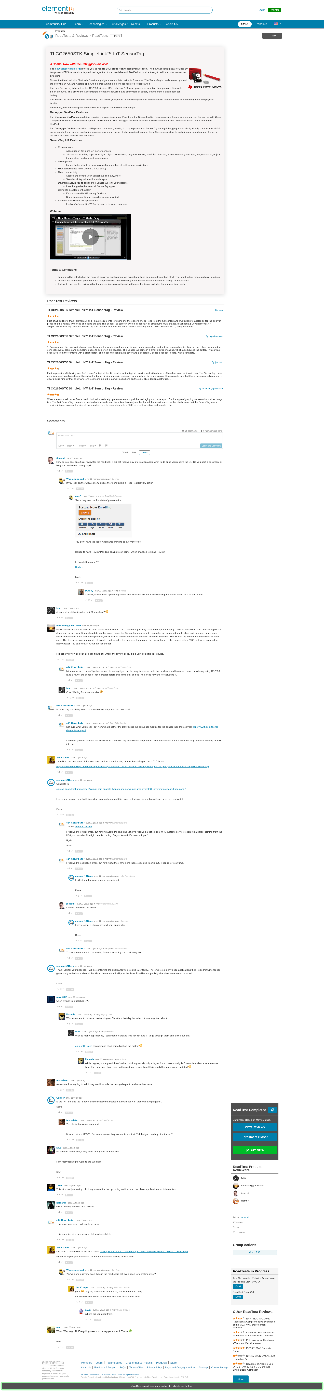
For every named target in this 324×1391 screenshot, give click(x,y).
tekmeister (62, 1080)
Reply (69, 471)
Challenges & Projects (139, 1362)
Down (61, 471)
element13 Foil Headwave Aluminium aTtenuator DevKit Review (253, 1334)
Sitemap (203, 1367)
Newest (144, 452)
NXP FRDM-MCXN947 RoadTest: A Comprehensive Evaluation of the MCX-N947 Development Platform (254, 1323)
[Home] (58, 10)
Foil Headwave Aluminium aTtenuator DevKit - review (253, 1342)
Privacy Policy (154, 1367)
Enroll (238, 1286)
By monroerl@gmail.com (211, 388)
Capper (60, 1097)
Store (173, 1362)
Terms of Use (136, 1367)
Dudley (79, 567)
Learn (99, 1362)
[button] (61, 445)
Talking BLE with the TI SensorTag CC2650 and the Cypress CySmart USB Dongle (144, 1251)
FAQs (123, 1367)
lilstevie (71, 1014)
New (274, 36)
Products (60, 31)
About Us (86, 1367)
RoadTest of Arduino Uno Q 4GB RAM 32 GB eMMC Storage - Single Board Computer (253, 1366)
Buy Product (257, 1149)
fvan (59, 608)
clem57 (60, 789)
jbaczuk (61, 458)
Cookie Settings (219, 1367)
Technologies (114, 1362)
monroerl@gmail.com (69, 625)
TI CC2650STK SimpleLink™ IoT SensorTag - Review (85, 310)
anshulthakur (72, 789)
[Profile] (276, 24)
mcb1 (78, 496)
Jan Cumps (63, 757)
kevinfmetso (159, 789)
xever (59, 1185)
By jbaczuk (217, 362)
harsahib (61, 1202)
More (117, 35)
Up (57, 471)
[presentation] (61, 446)
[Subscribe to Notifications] (272, 1110)
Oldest (125, 452)
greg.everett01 (144, 789)
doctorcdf (244, 1217)
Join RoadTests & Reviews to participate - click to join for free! (162, 1386)
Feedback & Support (105, 1367)
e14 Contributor (75, 667)
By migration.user (214, 336)
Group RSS (254, 1252)
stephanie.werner (126, 789)
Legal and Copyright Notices (180, 1367)
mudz (59, 1327)
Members (86, 1362)
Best (134, 452)
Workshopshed (75, 479)
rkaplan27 (180, 789)
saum (88, 1309)
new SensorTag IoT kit (68, 68)
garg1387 (62, 997)
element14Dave (65, 780)
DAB (59, 1147)
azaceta (107, 789)
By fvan (219, 310)
